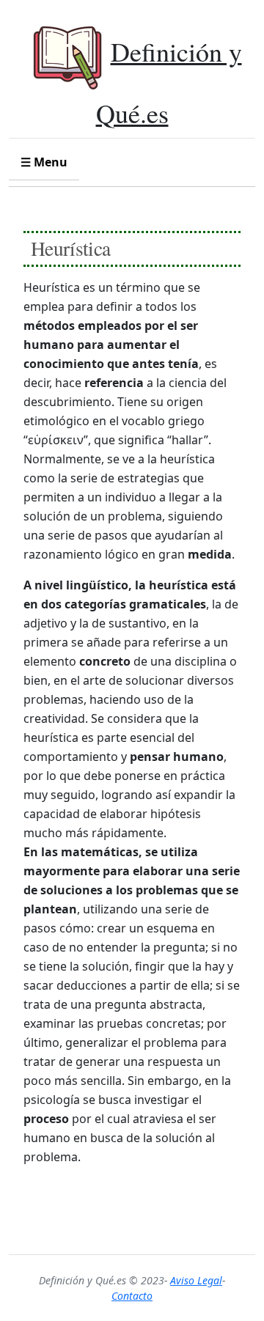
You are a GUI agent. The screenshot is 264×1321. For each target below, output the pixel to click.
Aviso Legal (196, 1280)
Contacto (132, 1296)
